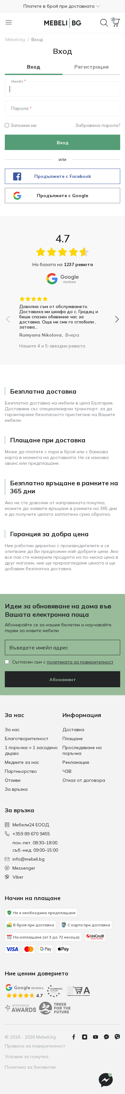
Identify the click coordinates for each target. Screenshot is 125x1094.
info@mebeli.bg (29, 859)
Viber (18, 877)
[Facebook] (76, 1037)
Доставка (73, 729)
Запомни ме (24, 125)
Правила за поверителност (35, 1046)
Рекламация (76, 762)
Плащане (73, 738)
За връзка (16, 789)
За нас (12, 729)
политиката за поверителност (80, 662)
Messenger (24, 868)
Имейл (17, 81)
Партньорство (21, 771)
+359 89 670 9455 (31, 834)
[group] (62, 315)
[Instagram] (87, 1037)
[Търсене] (104, 23)
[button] (62, 6)
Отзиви (13, 780)
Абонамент (62, 679)
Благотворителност (26, 738)
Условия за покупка (26, 1056)
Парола (20, 108)
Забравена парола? (97, 125)
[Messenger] (109, 1037)
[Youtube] (98, 1037)
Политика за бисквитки (30, 1067)
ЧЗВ (67, 771)
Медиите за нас (22, 762)
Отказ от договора (84, 780)
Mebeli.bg (15, 39)
